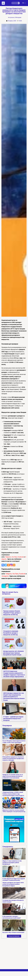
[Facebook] (3, 565)
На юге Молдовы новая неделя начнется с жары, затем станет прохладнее (13, 741)
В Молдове (18, 17)
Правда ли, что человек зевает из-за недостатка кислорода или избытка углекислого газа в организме (12, 776)
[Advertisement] (14, 954)
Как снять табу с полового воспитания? (13, 932)
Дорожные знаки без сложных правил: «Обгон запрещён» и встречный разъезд (13, 810)
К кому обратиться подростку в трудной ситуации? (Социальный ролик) (13, 879)
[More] (14, 565)
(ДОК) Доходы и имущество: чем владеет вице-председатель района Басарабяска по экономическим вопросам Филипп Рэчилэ (14, 696)
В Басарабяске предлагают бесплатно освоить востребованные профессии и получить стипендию (13, 758)
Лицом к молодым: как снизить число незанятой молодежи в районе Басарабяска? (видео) (13, 884)
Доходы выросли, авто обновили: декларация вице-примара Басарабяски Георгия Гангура (13, 653)
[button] (3, 3)
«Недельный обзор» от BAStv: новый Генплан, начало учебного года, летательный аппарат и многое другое (13, 794)
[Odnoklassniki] (8, 565)
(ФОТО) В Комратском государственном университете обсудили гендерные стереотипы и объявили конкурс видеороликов (14, 673)
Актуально (11, 17)
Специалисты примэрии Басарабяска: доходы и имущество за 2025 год (10, 633)
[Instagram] (11, 565)
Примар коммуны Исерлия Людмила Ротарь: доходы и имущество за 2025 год (11, 612)
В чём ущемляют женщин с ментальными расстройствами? (11, 917)
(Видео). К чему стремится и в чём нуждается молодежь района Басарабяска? (12, 862)
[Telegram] (5, 565)
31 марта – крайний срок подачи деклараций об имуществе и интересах (13, 718)
